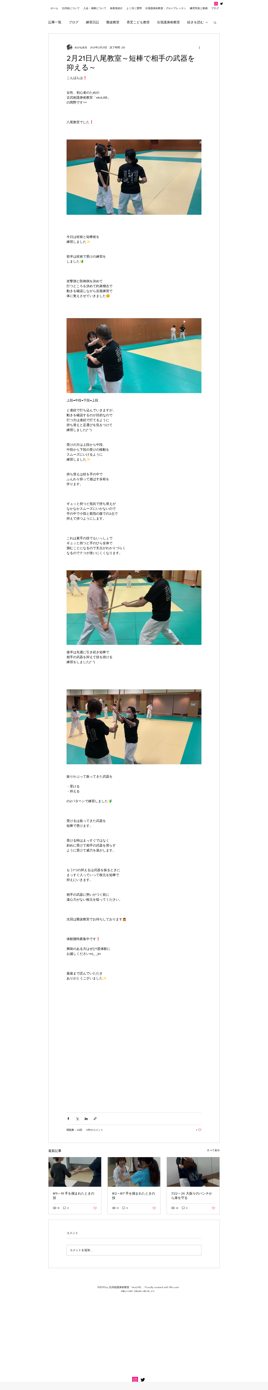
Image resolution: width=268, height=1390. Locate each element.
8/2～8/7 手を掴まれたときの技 (133, 1196)
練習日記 (92, 22)
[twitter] (221, 3)
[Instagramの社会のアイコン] (216, 3)
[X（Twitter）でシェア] (77, 1118)
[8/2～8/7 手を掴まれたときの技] (134, 1172)
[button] (94, 8)
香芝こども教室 (138, 22)
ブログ (74, 22)
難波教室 (112, 22)
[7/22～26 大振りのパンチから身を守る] (193, 1172)
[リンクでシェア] (95, 1118)
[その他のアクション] (199, 47)
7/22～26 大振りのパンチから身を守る (191, 1196)
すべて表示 (213, 1150)
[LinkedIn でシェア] (86, 1118)
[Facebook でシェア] (68, 1118)
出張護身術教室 (168, 22)
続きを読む (195, 22)
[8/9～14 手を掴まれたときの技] (74, 1172)
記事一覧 (54, 22)
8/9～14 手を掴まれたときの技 (73, 1196)
